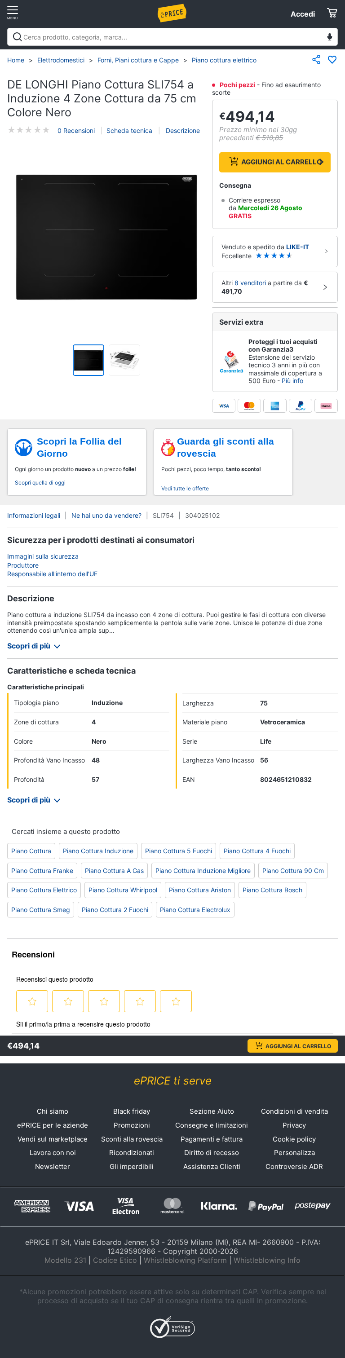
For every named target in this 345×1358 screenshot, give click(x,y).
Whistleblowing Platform (185, 1260)
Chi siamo (52, 1111)
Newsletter (52, 1166)
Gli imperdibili (132, 1166)
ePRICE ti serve (173, 1080)
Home (15, 60)
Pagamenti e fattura (212, 1139)
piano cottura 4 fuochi (257, 851)
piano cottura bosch (272, 890)
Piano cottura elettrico (224, 60)
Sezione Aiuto (212, 1111)
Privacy (294, 1125)
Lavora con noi (53, 1152)
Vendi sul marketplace (53, 1139)
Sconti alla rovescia (132, 1139)
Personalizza (294, 1152)
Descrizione (182, 130)
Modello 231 (65, 1260)
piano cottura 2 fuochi (115, 909)
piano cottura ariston (200, 890)
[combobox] (172, 37)
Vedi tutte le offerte (185, 488)
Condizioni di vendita (294, 1111)
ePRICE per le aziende (52, 1125)
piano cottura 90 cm (293, 870)
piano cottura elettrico (44, 890)
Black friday (131, 1111)
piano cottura (31, 851)
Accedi (303, 13)
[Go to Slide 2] (124, 360)
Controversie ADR (294, 1166)
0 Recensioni (76, 130)
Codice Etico (115, 1260)
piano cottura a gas (114, 870)
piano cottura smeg (40, 909)
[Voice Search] (329, 38)
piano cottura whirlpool (122, 890)
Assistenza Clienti (211, 1166)
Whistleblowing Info (267, 1260)
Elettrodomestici (60, 60)
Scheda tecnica (129, 130)
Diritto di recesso (211, 1152)
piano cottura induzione (98, 851)
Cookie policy (294, 1139)
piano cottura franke (42, 870)
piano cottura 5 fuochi (178, 851)
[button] (106, 238)
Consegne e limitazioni (211, 1125)
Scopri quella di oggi (40, 482)
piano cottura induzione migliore (203, 870)
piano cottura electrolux (195, 909)
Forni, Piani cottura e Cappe (138, 60)
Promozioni (132, 1125)
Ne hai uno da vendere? (106, 515)
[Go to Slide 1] (88, 360)
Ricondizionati (131, 1152)
